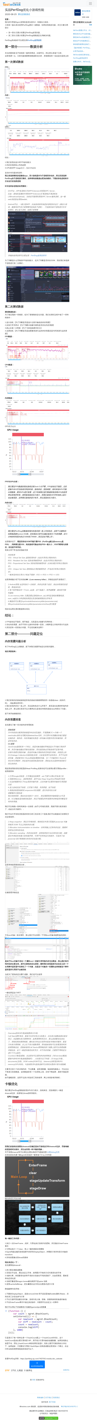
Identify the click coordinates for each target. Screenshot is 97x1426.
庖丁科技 (52, 1402)
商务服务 (40, 1397)
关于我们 (48, 1397)
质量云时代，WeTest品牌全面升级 (82, 63)
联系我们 (56, 1397)
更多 (90, 25)
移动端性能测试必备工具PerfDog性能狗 (82, 45)
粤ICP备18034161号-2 (69, 1406)
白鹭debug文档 (53, 1152)
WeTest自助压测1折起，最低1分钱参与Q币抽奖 (82, 56)
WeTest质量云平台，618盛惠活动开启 (82, 31)
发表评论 (66, 1370)
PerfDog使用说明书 (38, 255)
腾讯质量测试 (24, 14)
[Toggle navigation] (90, 3)
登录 (33, 1380)
